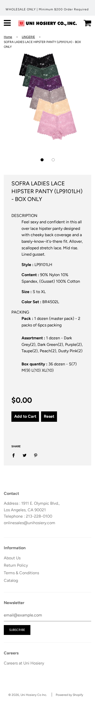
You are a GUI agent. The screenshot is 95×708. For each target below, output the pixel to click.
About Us (12, 558)
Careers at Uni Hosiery (24, 663)
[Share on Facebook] (14, 455)
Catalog (11, 580)
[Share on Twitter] (25, 455)
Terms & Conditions (21, 572)
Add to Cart (25, 416)
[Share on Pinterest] (36, 455)
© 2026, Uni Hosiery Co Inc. (27, 695)
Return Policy (16, 565)
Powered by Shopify (69, 695)
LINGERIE (28, 37)
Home (8, 37)
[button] (42, 159)
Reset (49, 416)
